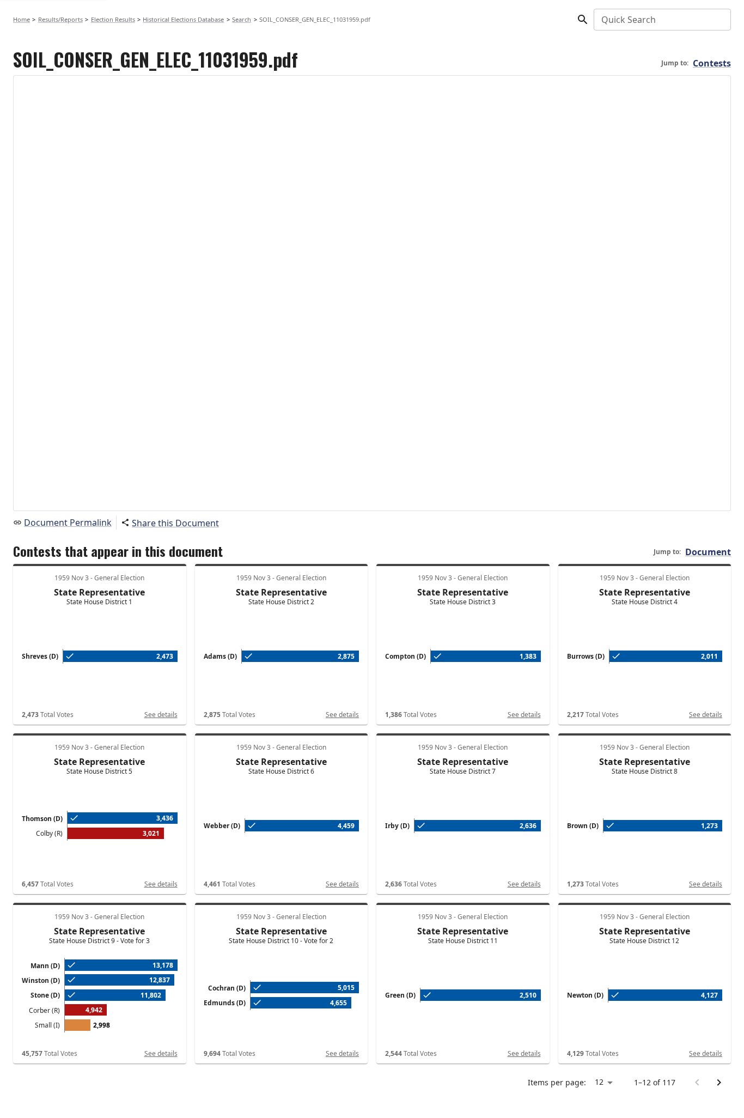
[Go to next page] (719, 1082)
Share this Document (175, 523)
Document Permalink (68, 522)
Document (708, 552)
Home (21, 19)
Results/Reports (60, 19)
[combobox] (661, 19)
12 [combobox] (599, 1082)
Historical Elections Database (183, 19)
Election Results (113, 19)
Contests (712, 63)
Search (241, 19)
